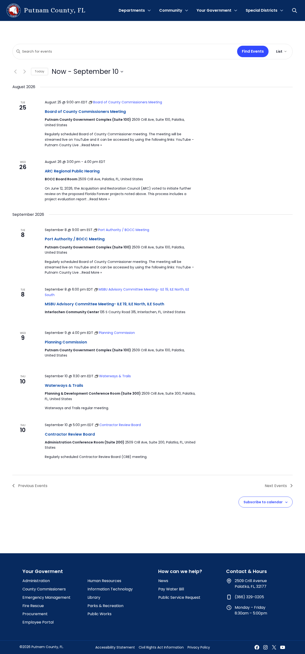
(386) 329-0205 (249, 597)
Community (170, 10)
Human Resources (104, 581)
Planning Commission (66, 342)
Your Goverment (42, 571)
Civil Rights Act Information (161, 647)
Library (93, 597)
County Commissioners (44, 589)
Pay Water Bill (171, 589)
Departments (132, 10)
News (163, 581)
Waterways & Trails (64, 385)
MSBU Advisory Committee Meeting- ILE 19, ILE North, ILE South (104, 304)
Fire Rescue (33, 606)
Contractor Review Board (70, 434)
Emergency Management (46, 597)
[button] (295, 10)
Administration (36, 581)
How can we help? (180, 571)
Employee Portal (38, 622)
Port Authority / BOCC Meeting (75, 239)
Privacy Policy (199, 647)
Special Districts (261, 10)
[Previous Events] (15, 72)
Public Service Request (179, 597)
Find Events (253, 51)
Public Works (99, 614)
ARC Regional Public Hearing (72, 171)
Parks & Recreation (105, 606)
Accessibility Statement (115, 647)
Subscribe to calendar (263, 502)
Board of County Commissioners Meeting (85, 111)
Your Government (214, 10)
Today (39, 71)
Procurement (35, 614)
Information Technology (110, 589)
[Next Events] (24, 72)
